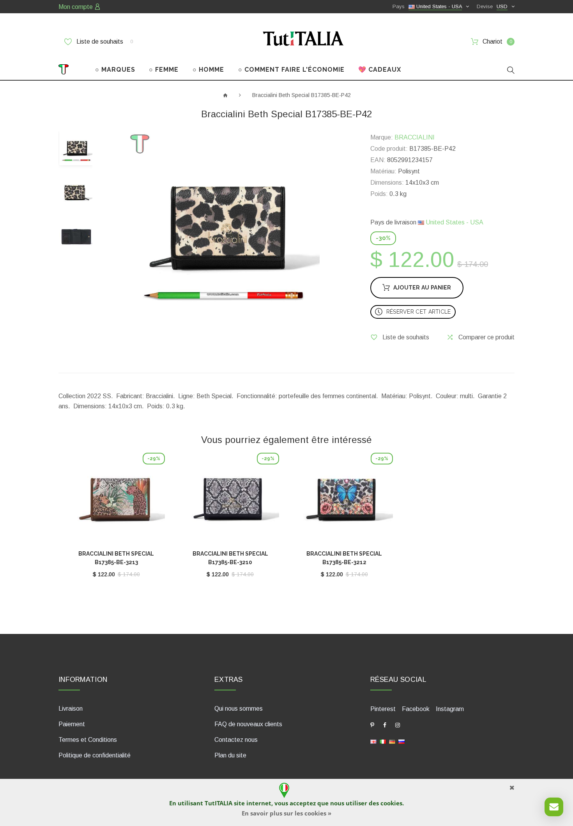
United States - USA (453, 222)
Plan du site (230, 755)
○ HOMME (208, 69)
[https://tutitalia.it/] (383, 741)
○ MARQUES (115, 69)
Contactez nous (236, 739)
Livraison (70, 708)
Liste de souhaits (104, 41)
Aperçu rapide (116, 501)
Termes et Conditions (87, 739)
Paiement (71, 724)
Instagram (450, 709)
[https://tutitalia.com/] (373, 741)
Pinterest (383, 709)
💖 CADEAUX (379, 69)
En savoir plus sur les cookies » (286, 813)
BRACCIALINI (414, 137)
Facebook (416, 709)
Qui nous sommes (238, 708)
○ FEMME (164, 69)
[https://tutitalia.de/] (392, 741)
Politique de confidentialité (94, 755)
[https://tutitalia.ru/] (401, 741)
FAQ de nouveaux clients (248, 724)
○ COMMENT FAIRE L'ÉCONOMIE (291, 69)
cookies (391, 803)
